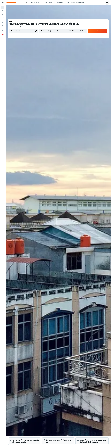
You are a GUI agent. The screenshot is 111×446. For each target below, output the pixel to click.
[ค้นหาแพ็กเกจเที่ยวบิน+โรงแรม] (3, 17)
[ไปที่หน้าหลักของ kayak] (11, 2)
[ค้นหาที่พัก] (3, 10)
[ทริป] (3, 30)
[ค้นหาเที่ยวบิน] (3, 7)
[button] (3, 2)
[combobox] (12, 27)
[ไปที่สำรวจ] (3, 22)
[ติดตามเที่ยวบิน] (3, 25)
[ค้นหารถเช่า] (3, 14)
